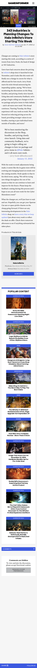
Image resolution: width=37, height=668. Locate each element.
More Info (18, 274)
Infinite (6, 73)
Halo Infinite (24, 56)
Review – (18, 434)
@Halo (20, 150)
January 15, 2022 (24, 159)
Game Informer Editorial (13, 45)
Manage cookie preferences (18, 570)
